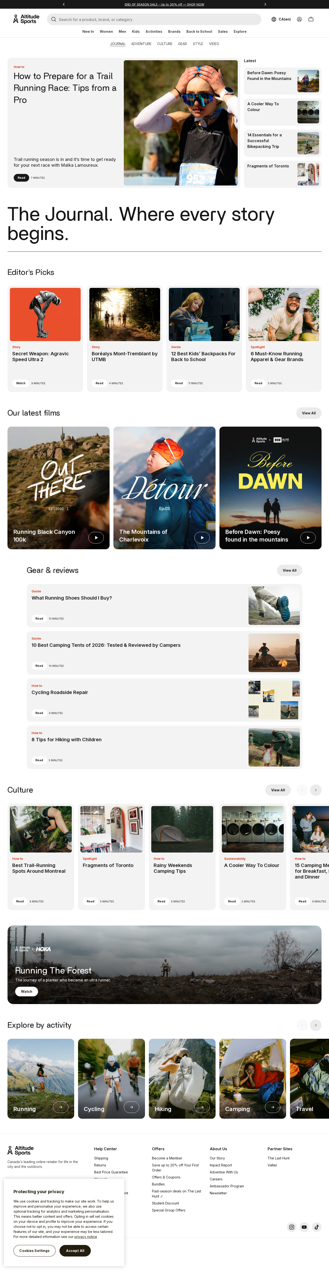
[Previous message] (63, 4)
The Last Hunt (279, 1158)
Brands (174, 31)
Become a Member (167, 1158)
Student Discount (165, 1203)
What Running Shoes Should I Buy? (72, 598)
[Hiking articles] (202, 1107)
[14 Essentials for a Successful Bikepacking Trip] (283, 143)
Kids (136, 31)
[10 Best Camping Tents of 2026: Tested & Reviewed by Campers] (165, 653)
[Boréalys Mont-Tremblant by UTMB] (125, 338)
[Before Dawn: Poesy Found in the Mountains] (283, 81)
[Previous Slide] (302, 790)
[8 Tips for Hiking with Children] (165, 747)
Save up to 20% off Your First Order (175, 1167)
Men (122, 31)
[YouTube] (304, 1227)
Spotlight (258, 347)
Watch (21, 383)
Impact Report (221, 1165)
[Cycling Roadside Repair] (165, 700)
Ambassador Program (227, 1186)
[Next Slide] (316, 790)
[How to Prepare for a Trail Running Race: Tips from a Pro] (123, 123)
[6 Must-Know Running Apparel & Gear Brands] (284, 338)
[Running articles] (60, 1107)
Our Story (217, 1158)
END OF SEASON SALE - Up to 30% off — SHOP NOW (164, 4)
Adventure (141, 44)
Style (198, 44)
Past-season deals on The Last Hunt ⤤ (176, 1193)
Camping (237, 1108)
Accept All (75, 1251)
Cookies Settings (34, 1251)
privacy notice (85, 1237)
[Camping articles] (272, 1107)
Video (214, 44)
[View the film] (96, 537)
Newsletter (218, 1193)
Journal (117, 44)
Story (16, 347)
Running (24, 1108)
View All (309, 413)
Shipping (101, 1158)
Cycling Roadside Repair (60, 692)
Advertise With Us (224, 1172)
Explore (240, 31)
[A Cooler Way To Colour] (283, 112)
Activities (153, 31)
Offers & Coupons (166, 1177)
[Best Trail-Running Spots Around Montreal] (40, 857)
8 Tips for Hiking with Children (67, 739)
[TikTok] (317, 1227)
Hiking (163, 1108)
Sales (223, 31)
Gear (182, 44)
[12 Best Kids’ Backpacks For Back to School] (204, 338)
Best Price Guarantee (111, 1172)
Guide (176, 347)
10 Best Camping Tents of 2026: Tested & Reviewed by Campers (106, 645)
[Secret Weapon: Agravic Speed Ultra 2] (45, 338)
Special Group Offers (168, 1210)
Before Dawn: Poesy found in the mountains (256, 535)
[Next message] (265, 4)
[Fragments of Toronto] (283, 174)
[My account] (299, 19)
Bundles (158, 1184)
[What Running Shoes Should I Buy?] (165, 605)
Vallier (272, 1165)
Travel (304, 1108)
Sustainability (235, 858)
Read (21, 177)
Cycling (94, 1108)
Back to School (199, 31)
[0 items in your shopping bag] (311, 19)
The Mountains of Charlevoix (143, 535)
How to (19, 67)
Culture (164, 44)
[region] (64, 1222)
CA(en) (285, 19)
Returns (100, 1165)
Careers (216, 1179)
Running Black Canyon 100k (44, 535)
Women (106, 31)
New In (88, 31)
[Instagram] (291, 1227)
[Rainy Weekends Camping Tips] (182, 857)
